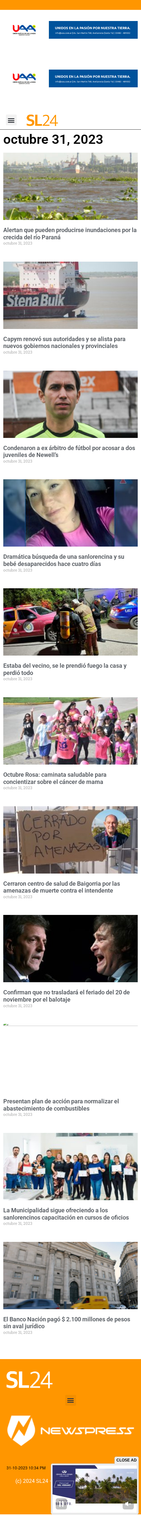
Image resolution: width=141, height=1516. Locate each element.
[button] (11, 120)
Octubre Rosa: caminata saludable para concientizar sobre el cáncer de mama (55, 778)
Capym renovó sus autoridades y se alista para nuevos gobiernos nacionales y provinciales (64, 343)
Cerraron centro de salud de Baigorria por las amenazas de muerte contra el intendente (61, 887)
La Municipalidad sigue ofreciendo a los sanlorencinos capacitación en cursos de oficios (66, 1214)
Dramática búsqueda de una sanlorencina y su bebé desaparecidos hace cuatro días (63, 560)
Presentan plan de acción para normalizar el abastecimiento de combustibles (61, 1105)
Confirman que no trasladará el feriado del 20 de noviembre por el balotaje (66, 996)
